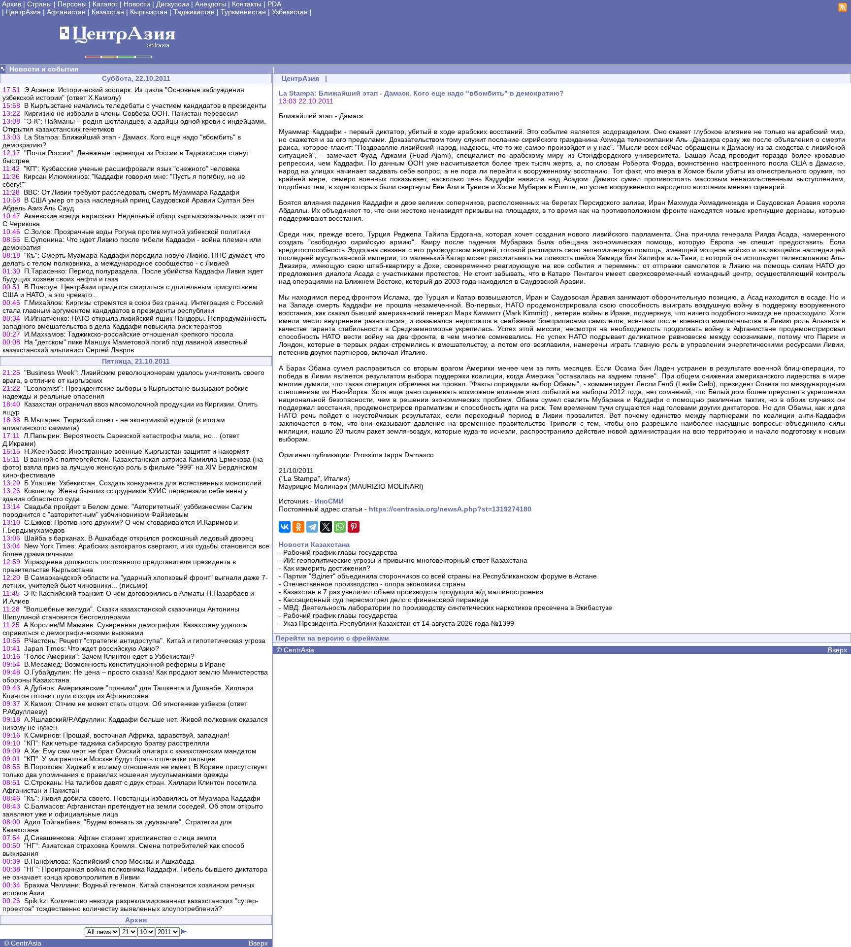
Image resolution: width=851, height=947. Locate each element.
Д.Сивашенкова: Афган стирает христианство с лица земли (120, 838)
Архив (11, 4)
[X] (326, 527)
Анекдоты (210, 4)
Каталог (105, 4)
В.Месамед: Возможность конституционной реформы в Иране (125, 664)
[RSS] (842, 9)
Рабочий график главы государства (340, 552)
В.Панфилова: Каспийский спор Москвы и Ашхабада (109, 861)
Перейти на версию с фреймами (332, 638)
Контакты (247, 4)
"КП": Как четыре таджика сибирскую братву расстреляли (116, 743)
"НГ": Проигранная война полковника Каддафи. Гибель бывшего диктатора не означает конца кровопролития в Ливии (134, 873)
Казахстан (108, 12)
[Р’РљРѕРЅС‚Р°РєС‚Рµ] (285, 527)
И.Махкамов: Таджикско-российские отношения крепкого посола (128, 334)
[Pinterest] (354, 527)
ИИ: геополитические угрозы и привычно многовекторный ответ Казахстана (405, 560)
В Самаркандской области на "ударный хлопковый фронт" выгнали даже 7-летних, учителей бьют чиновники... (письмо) (135, 581)
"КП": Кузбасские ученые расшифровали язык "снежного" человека (132, 168)
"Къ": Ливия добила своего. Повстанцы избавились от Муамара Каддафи (142, 798)
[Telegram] (312, 527)
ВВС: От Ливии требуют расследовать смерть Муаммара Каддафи (131, 192)
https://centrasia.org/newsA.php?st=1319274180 (450, 509)
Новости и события (43, 69)
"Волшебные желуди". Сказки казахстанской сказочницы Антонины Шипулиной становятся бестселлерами (120, 613)
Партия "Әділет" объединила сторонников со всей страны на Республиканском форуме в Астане (440, 576)
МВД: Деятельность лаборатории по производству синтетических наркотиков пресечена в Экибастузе (447, 607)
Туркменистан (243, 12)
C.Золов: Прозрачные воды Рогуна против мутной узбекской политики (137, 232)
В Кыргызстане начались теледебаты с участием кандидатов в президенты (145, 105)
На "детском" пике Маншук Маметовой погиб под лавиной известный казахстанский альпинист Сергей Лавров (125, 346)
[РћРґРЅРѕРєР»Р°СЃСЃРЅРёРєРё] (298, 527)
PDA (274, 4)
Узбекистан (290, 12)
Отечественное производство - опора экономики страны (374, 584)
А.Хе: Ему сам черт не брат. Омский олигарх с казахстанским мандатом (140, 751)
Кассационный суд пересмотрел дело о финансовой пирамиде (386, 600)
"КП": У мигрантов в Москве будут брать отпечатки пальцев (119, 759)
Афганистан (66, 12)
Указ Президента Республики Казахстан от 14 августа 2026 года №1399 (398, 623)
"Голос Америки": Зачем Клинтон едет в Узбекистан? (109, 656)
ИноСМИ (329, 501)
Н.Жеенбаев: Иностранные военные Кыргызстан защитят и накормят (136, 451)
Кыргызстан (148, 12)
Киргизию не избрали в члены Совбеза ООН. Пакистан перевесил (131, 113)
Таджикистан (194, 12)
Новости (137, 4)
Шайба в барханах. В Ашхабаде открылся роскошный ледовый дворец (138, 538)
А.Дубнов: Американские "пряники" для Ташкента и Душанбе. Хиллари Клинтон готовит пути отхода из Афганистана (127, 692)
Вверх (258, 943)
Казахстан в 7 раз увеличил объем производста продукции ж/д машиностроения (413, 592)
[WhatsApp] (340, 527)
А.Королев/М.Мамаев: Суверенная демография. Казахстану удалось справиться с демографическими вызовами (124, 629)
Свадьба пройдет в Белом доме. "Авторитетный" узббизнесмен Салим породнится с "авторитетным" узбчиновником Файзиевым (127, 510)
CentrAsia (26, 943)
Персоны (72, 4)
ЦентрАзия (23, 12)
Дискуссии (172, 4)
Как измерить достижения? (326, 568)
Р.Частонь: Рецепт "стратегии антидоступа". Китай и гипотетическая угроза (144, 640)
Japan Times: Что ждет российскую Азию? (91, 648)
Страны (39, 4)
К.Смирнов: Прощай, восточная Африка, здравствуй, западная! (126, 735)
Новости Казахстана (314, 544)
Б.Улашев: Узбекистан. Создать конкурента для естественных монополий (143, 483)
